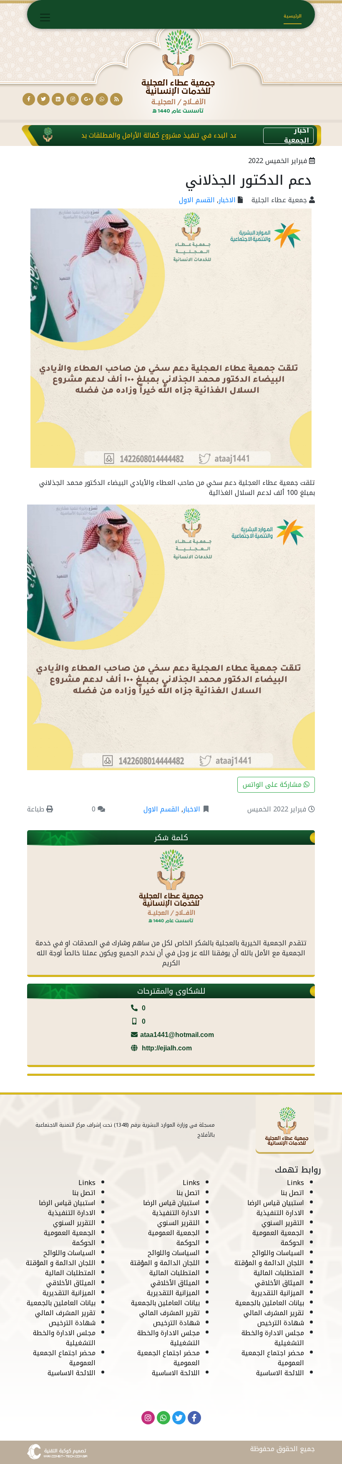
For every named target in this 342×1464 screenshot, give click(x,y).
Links (295, 1182)
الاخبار (227, 199)
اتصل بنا (292, 1192)
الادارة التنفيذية (280, 1212)
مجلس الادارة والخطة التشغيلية (272, 1337)
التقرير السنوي (283, 1222)
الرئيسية (293, 16)
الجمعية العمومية (278, 1232)
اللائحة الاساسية (280, 1372)
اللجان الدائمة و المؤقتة (269, 1262)
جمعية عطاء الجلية (279, 199)
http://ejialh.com (166, 1048)
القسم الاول (197, 199)
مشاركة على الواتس (273, 784)
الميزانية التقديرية (277, 1292)
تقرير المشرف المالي (274, 1312)
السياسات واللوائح (278, 1252)
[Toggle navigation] (45, 17)
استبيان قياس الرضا (275, 1202)
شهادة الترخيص (280, 1322)
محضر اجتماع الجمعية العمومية (272, 1357)
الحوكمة (292, 1242)
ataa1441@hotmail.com (177, 1034)
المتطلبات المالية (279, 1272)
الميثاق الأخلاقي (279, 1282)
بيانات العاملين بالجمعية (269, 1302)
